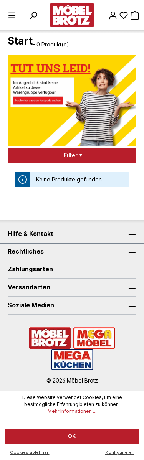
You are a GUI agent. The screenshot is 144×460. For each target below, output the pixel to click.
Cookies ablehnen (30, 452)
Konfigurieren (119, 452)
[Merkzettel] (123, 15)
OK (72, 436)
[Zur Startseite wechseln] (72, 15)
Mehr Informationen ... (72, 411)
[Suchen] (33, 15)
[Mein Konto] (113, 15)
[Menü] (12, 15)
